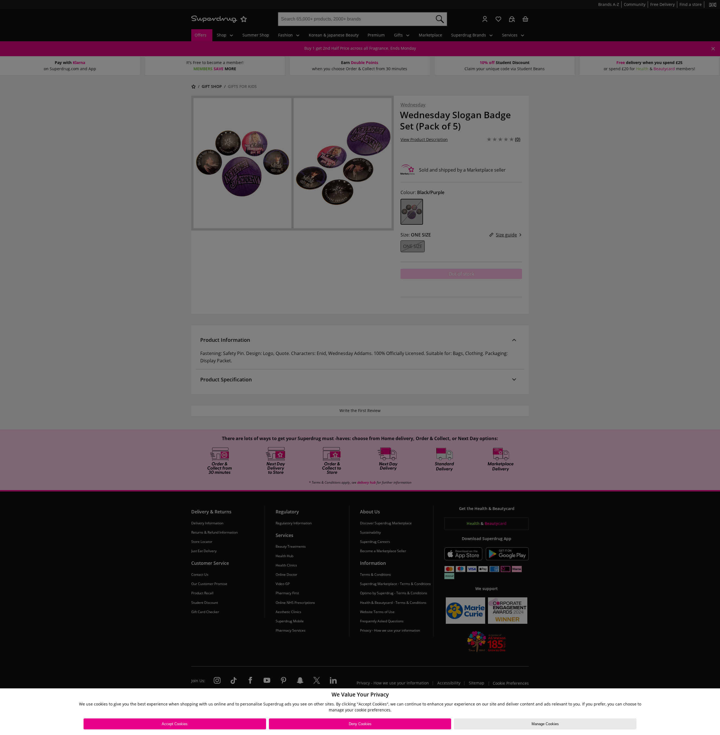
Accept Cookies (175, 724)
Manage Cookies (545, 724)
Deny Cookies (360, 724)
